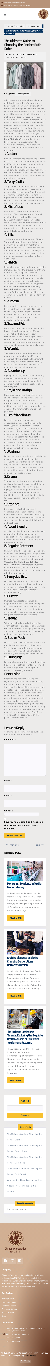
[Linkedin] (20, 1261)
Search (25, 1100)
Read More (17, 917)
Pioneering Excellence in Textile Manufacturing (24, 886)
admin (28, 55)
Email (8, 795)
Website (8, 810)
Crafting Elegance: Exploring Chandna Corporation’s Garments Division (22, 961)
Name (8, 780)
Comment (10, 739)
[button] (5, 14)
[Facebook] (5, 1261)
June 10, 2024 (15, 55)
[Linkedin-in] (29, 1361)
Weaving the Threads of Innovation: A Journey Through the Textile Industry (24, 1186)
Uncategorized (34, 26)
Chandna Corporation (15, 26)
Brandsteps (30, 1355)
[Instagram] (12, 1261)
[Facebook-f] (21, 1361)
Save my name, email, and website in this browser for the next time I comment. (23, 825)
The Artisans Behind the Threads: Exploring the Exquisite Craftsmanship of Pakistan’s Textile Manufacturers (25, 1037)
